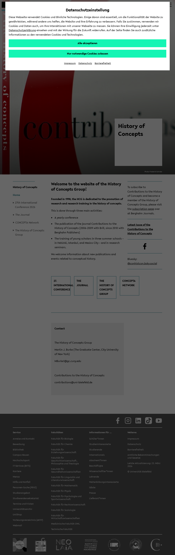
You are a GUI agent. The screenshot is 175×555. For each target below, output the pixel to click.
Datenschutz (85, 63)
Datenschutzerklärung (22, 30)
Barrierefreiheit (103, 63)
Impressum (70, 63)
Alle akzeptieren (87, 43)
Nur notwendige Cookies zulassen (87, 53)
